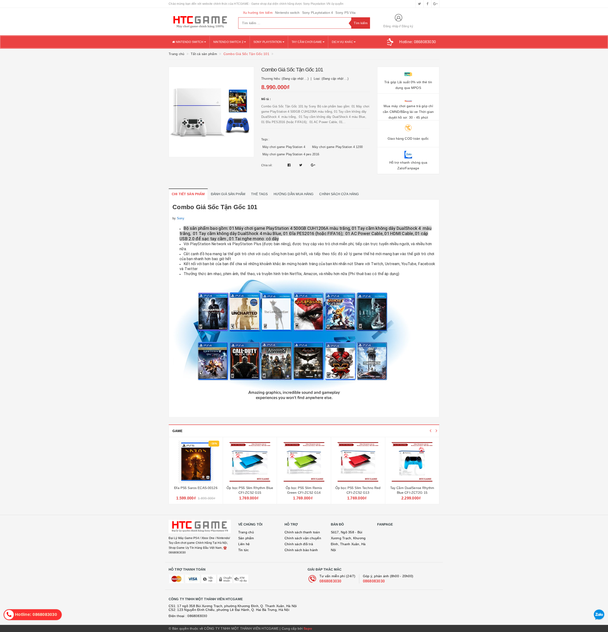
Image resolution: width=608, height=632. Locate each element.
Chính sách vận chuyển (303, 538)
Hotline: (417, 42)
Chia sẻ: (266, 165)
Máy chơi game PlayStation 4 (283, 147)
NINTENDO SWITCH (189, 42)
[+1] (313, 165)
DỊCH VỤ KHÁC (343, 42)
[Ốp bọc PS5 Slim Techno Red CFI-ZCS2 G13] (358, 462)
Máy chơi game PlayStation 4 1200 (337, 147)
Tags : (265, 139)
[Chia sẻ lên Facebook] (289, 165)
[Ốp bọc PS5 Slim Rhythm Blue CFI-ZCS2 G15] (250, 462)
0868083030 (330, 581)
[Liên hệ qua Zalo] (599, 614)
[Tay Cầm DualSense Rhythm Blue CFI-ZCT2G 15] (412, 462)
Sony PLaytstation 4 (317, 12)
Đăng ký (407, 26)
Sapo (308, 628)
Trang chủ (246, 532)
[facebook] (427, 4)
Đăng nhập (391, 26)
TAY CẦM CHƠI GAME (307, 42)
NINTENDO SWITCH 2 (228, 42)
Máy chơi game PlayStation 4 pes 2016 (290, 154)
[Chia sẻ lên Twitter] (301, 165)
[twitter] (419, 4)
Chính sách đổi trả (299, 544)
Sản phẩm (246, 538)
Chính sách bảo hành (301, 550)
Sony (180, 218)
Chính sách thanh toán (302, 532)
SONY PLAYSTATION (268, 42)
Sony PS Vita (345, 12)
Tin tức (243, 550)
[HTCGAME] (200, 21)
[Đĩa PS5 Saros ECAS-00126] (195, 462)
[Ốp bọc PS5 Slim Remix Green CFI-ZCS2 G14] (303, 462)
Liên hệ (244, 544)
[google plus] (435, 4)
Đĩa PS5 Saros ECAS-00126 (195, 488)
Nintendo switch (287, 12)
